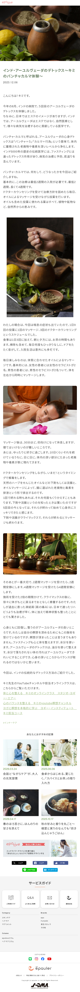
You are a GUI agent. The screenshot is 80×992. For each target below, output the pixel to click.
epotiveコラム (8, 938)
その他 (43, 927)
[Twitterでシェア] (19, 863)
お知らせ (19, 975)
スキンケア (6, 917)
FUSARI (44, 921)
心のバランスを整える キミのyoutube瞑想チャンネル (37, 703)
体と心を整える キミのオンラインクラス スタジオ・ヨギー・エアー (39, 696)
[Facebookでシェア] (40, 863)
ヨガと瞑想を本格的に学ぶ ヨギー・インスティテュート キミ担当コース (40, 711)
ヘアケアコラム (8, 941)
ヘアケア (5, 921)
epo (42, 917)
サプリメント (7, 924)
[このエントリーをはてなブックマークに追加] (50, 870)
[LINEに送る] (29, 870)
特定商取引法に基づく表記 (35, 975)
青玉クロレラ (46, 924)
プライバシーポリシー (56, 975)
